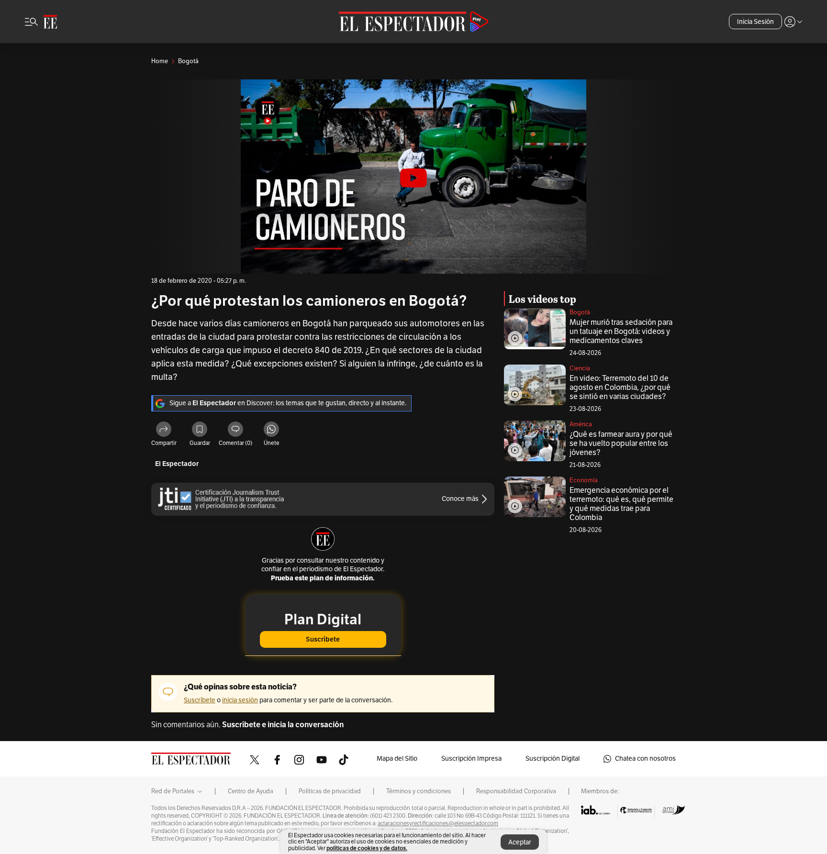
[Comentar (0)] (235, 430)
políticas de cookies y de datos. (366, 848)
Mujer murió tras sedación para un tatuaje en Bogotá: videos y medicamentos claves (621, 331)
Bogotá (580, 312)
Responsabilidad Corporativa (516, 791)
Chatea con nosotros (645, 758)
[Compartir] (163, 430)
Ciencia (580, 368)
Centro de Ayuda (250, 791)
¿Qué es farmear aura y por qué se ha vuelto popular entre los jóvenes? (621, 443)
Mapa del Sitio (397, 758)
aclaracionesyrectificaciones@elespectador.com (438, 823)
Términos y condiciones (418, 791)
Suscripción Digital (552, 758)
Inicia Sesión (755, 22)
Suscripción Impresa (471, 758)
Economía (584, 480)
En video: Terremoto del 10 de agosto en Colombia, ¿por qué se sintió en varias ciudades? (620, 387)
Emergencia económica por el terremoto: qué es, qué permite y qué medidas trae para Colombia (621, 504)
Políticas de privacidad (330, 791)
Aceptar (519, 842)
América (581, 424)
